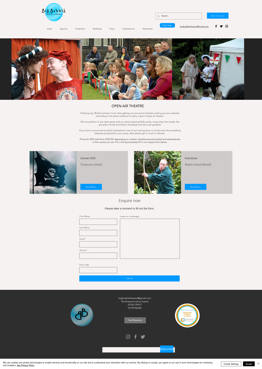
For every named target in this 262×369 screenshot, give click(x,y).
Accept (249, 363)
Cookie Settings (231, 363)
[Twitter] (221, 26)
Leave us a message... (130, 216)
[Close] (258, 364)
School (82, 250)
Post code (84, 265)
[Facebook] (216, 26)
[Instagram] (226, 26)
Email (81, 239)
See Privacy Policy (25, 365)
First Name (84, 216)
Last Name (84, 227)
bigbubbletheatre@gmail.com (135, 298)
